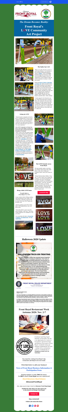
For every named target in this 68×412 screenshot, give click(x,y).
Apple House (24, 139)
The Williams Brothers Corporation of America (23, 149)
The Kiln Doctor (24, 217)
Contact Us (34, 394)
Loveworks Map (43, 192)
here (49, 386)
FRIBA (40, 73)
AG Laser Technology (23, 148)
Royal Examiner (20, 154)
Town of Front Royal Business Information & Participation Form (34, 369)
